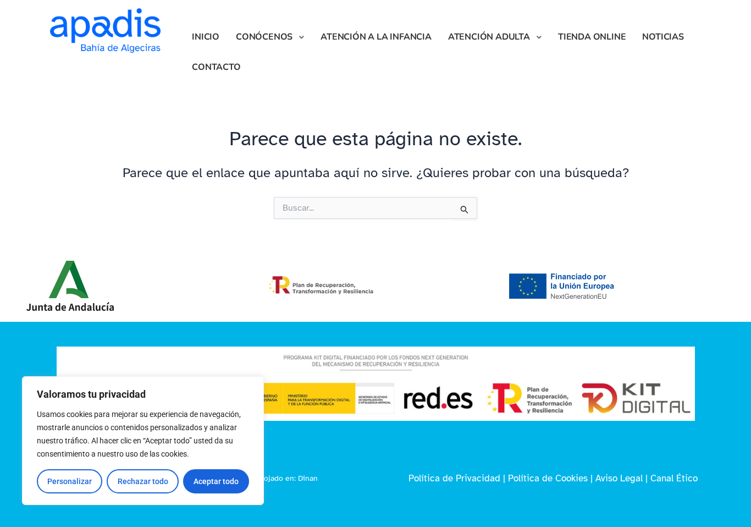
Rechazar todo (143, 481)
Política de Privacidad (454, 478)
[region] (143, 440)
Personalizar (69, 481)
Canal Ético (674, 478)
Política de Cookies (548, 478)
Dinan (308, 478)
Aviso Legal (619, 478)
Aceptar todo (216, 481)
